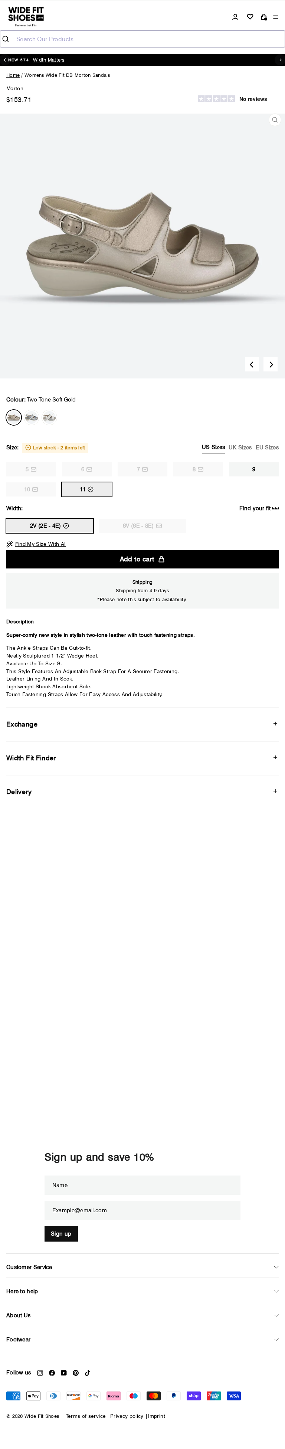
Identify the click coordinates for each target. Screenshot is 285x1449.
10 (27, 489)
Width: (138, 508)
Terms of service (86, 1416)
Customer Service (29, 1267)
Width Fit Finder (31, 758)
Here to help (22, 1291)
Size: (142, 447)
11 (83, 489)
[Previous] (252, 364)
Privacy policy (127, 1416)
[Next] (270, 364)
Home (13, 75)
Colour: (41, 399)
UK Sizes (240, 447)
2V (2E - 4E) (45, 525)
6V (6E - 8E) (138, 525)
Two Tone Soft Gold (13, 417)
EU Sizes (267, 447)
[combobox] (142, 38)
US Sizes (213, 447)
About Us (18, 1315)
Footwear (18, 1339)
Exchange (21, 724)
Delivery (19, 792)
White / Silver (49, 417)
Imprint (156, 1416)
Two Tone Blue (31, 417)
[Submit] (8, 39)
